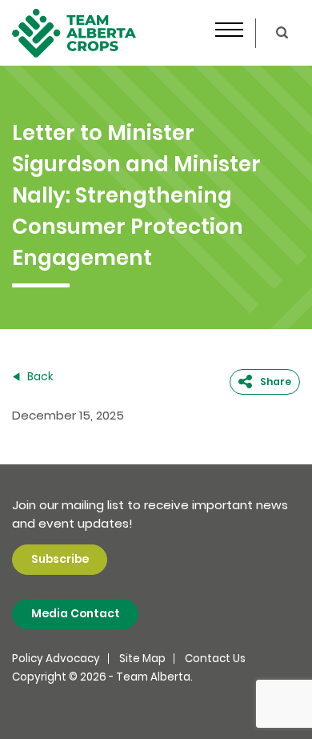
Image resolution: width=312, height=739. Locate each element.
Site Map (142, 658)
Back (39, 376)
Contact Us (215, 658)
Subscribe (60, 559)
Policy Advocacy (56, 658)
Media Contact (75, 613)
